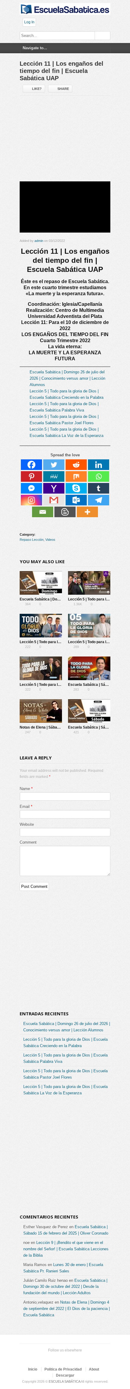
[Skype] (76, 488)
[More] (87, 512)
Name (25, 788)
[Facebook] (31, 464)
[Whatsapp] (98, 476)
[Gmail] (53, 500)
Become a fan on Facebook (54, 1358)
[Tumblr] (98, 488)
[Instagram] (31, 500)
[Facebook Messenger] (31, 488)
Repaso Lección (32, 539)
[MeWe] (53, 476)
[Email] (42, 512)
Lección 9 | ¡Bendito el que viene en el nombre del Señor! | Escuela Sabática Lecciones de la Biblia (66, 1249)
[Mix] (76, 476)
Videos (50, 539)
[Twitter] (53, 464)
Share (63, 89)
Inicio (32, 1369)
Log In (29, 22)
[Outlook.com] (76, 500)
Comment (28, 842)
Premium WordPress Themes (83, 1358)
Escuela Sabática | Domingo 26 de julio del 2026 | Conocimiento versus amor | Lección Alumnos (67, 378)
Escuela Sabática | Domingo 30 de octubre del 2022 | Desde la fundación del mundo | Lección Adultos (65, 1286)
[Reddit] (76, 464)
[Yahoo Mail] (53, 488)
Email (25, 806)
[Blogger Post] (65, 512)
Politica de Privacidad (63, 1369)
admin (38, 241)
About (94, 1369)
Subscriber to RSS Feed (73, 1358)
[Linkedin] (98, 464)
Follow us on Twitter (44, 1358)
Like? (37, 89)
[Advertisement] (65, 141)
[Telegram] (98, 500)
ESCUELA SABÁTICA (64, 1381)
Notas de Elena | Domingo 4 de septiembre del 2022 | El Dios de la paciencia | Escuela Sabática (66, 1308)
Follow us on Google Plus (63, 1358)
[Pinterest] (31, 476)
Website (27, 824)
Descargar (65, 1375)
